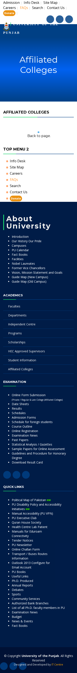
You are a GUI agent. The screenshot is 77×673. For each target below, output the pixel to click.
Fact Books (20, 254)
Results (17, 408)
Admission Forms (24, 417)
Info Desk (31, 2)
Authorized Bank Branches (30, 603)
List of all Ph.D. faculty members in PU (38, 608)
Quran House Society (26, 522)
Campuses (19, 246)
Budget (17, 617)
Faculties (14, 306)
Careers (9, 7)
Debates (18, 590)
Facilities (18, 259)
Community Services (26, 599)
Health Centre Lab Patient (29, 527)
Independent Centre (22, 324)
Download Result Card (27, 462)
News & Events (22, 621)
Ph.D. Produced (22, 581)
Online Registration (25, 431)
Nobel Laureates (23, 263)
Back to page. (39, 136)
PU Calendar (20, 250)
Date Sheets (20, 404)
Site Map (50, 2)
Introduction (20, 237)
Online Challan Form (26, 549)
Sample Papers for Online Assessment (38, 449)
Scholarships (16, 342)
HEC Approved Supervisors (26, 351)
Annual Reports (22, 585)
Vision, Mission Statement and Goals (37, 272)
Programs (15, 333)
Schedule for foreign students (32, 422)
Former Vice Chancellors (28, 268)
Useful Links (20, 576)
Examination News (25, 435)
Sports (16, 594)
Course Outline (22, 426)
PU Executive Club (24, 518)
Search (37, 7)
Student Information (22, 360)
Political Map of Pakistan (29, 500)
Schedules (19, 413)
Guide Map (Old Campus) (29, 281)
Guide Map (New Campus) (30, 277)
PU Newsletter (22, 545)
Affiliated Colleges (20, 369)
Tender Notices (22, 540)
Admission (11, 2)
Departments (17, 315)
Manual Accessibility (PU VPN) (32, 513)
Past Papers (20, 440)
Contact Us (56, 7)
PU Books (19, 572)
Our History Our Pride (26, 241)
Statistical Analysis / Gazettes (32, 444)
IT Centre (57, 664)
